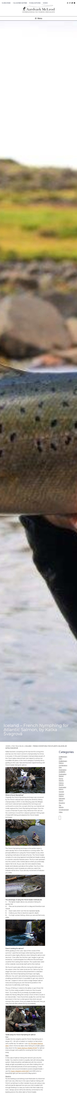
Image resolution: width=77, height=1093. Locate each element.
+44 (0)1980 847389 (20, 3)
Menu (39, 18)
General (61, 792)
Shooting (62, 803)
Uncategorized (64, 810)
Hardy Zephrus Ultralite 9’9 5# (27, 1048)
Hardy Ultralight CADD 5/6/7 (20, 1071)
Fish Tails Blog (18, 746)
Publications (35, 3)
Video (45, 3)
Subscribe (6, 3)
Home (8, 746)
